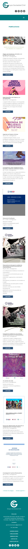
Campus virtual (14, 541)
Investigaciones (13, 56)
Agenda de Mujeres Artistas (10, 134)
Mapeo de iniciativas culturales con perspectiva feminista (12, 54)
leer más (7, 74)
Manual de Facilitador (9, 218)
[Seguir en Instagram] (19, 11)
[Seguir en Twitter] (24, 11)
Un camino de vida (8, 380)
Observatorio (14, 536)
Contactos (14, 538)
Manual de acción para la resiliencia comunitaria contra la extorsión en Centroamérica (12, 266)
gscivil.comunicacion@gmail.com (14, 525)
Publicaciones (14, 533)
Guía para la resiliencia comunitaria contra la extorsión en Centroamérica (13, 334)
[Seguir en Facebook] (16, 11)
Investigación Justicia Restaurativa (12, 473)
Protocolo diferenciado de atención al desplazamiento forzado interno (13, 426)
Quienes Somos (14, 531)
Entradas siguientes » (20, 490)
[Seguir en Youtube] (21, 11)
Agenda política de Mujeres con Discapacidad (11, 98)
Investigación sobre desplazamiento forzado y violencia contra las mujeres (13, 168)
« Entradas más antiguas (8, 490)
